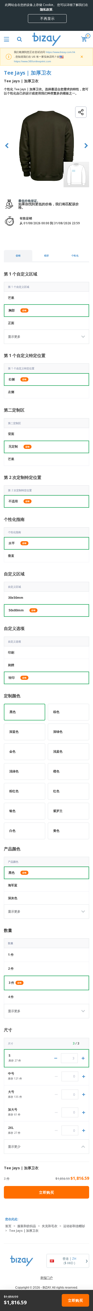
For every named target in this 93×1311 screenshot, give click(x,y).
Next (86, 145)
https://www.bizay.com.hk (60, 52)
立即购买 (46, 1192)
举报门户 (46, 1278)
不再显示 (47, 18)
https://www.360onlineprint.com (32, 61)
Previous (7, 145)
